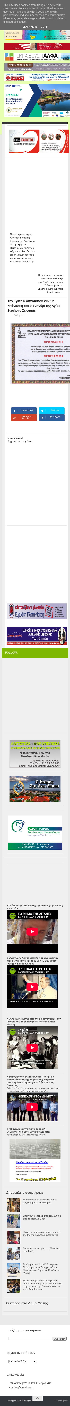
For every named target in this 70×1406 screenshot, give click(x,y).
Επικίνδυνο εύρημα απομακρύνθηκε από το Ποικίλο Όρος (42, 1217)
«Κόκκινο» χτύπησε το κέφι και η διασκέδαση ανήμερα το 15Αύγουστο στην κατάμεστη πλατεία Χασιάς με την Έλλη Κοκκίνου (42, 1284)
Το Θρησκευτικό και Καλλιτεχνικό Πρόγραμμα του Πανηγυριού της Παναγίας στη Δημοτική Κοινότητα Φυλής (41, 1268)
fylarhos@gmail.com (20, 1387)
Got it (45, 26)
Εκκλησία (18, 315)
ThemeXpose (61, 1401)
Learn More (30, 26)
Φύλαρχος (12, 1401)
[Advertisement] (35, 193)
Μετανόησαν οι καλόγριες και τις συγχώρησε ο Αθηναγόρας (40, 1201)
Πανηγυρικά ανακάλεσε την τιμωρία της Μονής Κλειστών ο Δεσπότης (41, 1233)
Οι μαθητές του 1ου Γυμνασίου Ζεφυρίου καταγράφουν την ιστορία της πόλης (28, 1133)
